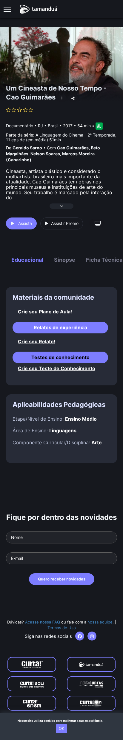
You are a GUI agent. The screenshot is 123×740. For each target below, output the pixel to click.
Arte (96, 442)
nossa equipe (100, 622)
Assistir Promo (65, 223)
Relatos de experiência (60, 327)
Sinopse (64, 260)
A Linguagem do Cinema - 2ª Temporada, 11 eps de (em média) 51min (61, 137)
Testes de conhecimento (60, 357)
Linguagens (62, 430)
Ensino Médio (81, 419)
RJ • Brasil (48, 125)
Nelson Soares (45, 153)
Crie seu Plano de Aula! (45, 312)
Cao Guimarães (73, 147)
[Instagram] (91, 636)
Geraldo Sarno (27, 147)
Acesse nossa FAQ (42, 622)
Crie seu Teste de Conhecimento (56, 368)
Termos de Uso (61, 627)
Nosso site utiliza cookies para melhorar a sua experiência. (62, 720)
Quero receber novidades (61, 579)
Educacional (27, 260)
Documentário (19, 125)
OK (61, 728)
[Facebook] (79, 636)
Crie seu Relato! (36, 341)
